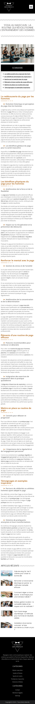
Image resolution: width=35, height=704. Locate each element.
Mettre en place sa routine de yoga (17, 85)
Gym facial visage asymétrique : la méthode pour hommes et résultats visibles (23, 614)
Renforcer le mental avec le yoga (16, 79)
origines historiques (7, 116)
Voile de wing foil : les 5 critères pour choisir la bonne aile (22, 573)
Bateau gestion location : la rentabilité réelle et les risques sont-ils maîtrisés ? (24, 604)
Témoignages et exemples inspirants (17, 88)
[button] (31, 7)
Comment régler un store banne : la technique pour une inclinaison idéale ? (23, 594)
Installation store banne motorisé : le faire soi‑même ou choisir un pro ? (24, 626)
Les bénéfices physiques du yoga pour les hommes (18, 77)
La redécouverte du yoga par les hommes (18, 74)
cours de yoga (25, 423)
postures (3, 199)
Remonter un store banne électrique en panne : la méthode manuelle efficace (23, 584)
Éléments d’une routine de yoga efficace (18, 82)
